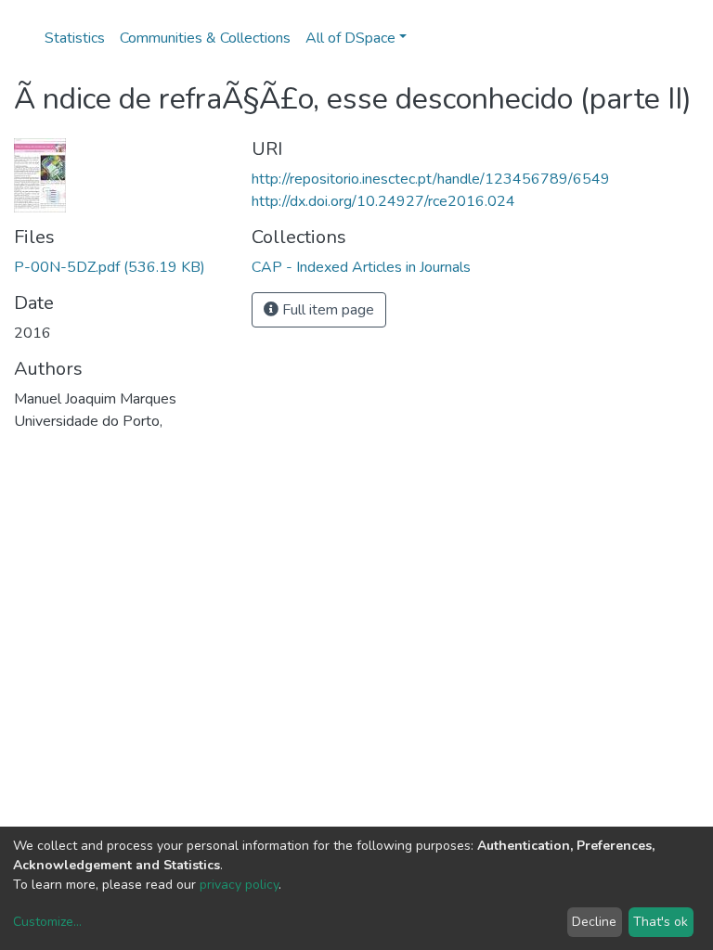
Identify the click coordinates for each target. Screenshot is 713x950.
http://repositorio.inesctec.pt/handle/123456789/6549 (431, 179)
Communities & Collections (205, 38)
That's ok (660, 922)
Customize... (47, 922)
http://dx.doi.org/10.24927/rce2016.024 (383, 201)
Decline (594, 922)
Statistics (75, 38)
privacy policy (239, 884)
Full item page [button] (326, 310)
